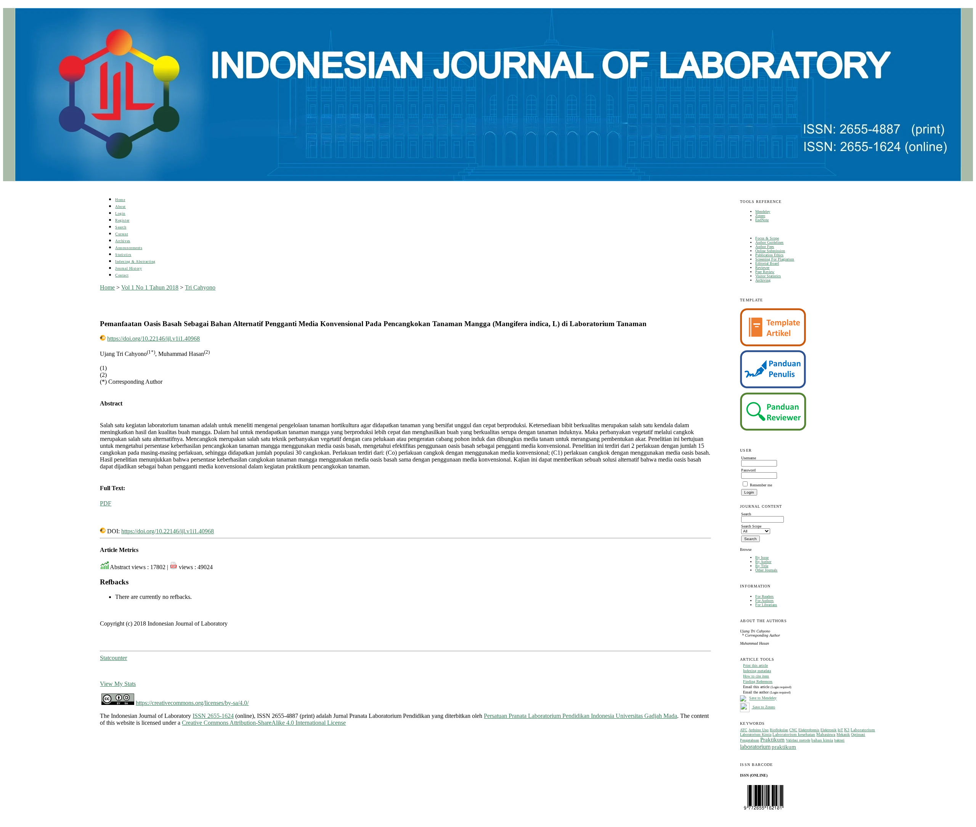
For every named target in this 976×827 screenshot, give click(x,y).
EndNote (762, 220)
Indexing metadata (757, 671)
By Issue (762, 557)
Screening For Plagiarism (774, 259)
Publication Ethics (769, 255)
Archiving (763, 280)
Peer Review (764, 272)
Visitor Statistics (768, 276)
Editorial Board (767, 263)
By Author (763, 562)
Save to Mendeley (763, 698)
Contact (121, 275)
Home (120, 200)
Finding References (757, 681)
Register (122, 220)
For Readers (764, 596)
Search (120, 227)
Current (121, 234)
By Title (761, 566)
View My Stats (118, 684)
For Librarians (766, 605)
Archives (122, 241)
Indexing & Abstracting (135, 261)
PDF (105, 503)
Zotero (760, 216)
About (120, 206)
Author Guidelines (769, 242)
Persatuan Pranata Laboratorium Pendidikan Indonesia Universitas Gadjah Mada (580, 716)
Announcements (128, 248)
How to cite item (756, 676)
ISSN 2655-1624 (213, 716)
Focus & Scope (767, 238)
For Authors (764, 601)
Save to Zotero (763, 707)
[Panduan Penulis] (773, 387)
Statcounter (113, 658)
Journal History (128, 268)
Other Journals (766, 570)
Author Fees (764, 247)
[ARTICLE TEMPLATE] (773, 345)
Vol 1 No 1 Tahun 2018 (149, 287)
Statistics (123, 255)
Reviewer (762, 267)
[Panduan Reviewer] (773, 429)
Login (120, 213)
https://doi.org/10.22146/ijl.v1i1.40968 (153, 338)
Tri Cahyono (200, 287)
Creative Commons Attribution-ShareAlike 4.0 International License (264, 722)
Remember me (761, 485)
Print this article (755, 665)
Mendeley (762, 211)
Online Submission (770, 251)
